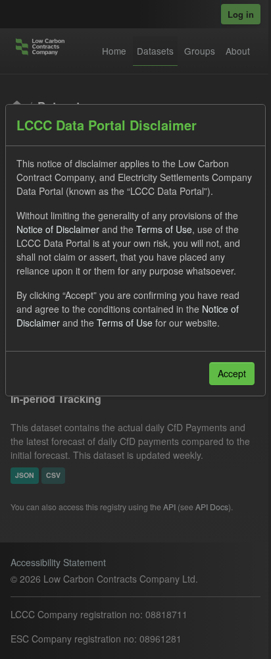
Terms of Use (164, 229)
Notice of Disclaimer (57, 229)
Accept (232, 373)
